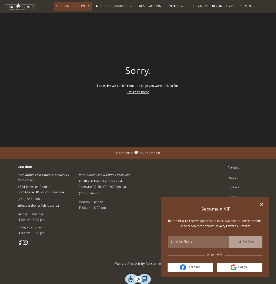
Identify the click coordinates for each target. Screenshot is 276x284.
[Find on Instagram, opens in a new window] (25, 244)
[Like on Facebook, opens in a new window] (20, 244)
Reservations (150, 6)
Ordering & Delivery (73, 6)
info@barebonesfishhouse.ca (38, 206)
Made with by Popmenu (81, 153)
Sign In (245, 6)
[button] (114, 6)
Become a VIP (222, 6)
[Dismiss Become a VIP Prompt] (261, 204)
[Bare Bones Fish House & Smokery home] (22, 6)
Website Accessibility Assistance (138, 264)
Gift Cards (199, 6)
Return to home (138, 92)
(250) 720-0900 (28, 199)
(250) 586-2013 (89, 194)
